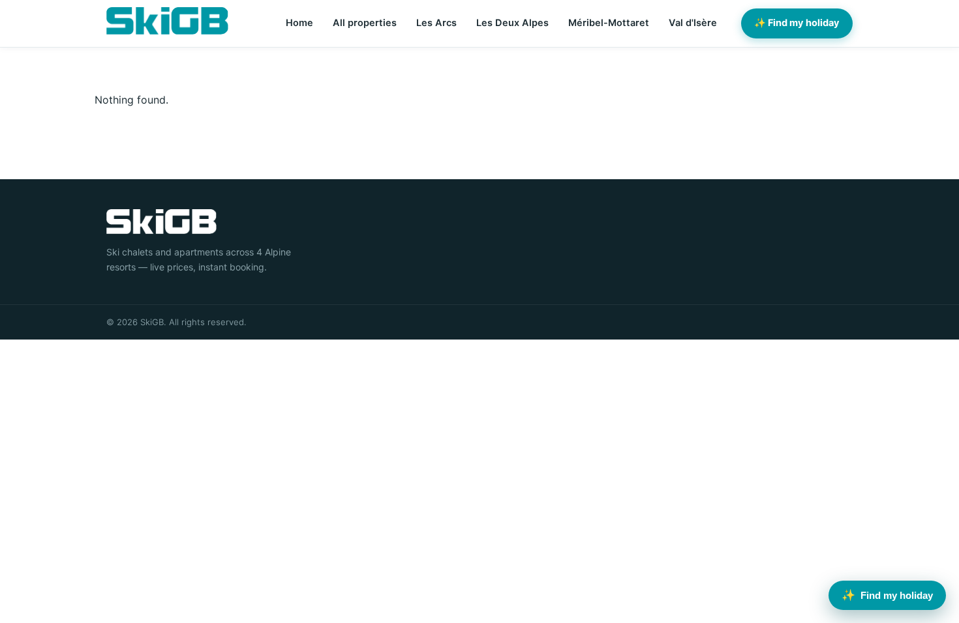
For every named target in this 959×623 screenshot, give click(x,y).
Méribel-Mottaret (608, 23)
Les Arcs (436, 23)
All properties (365, 23)
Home (299, 23)
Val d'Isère (693, 23)
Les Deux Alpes (512, 23)
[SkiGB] (167, 21)
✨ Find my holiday (797, 23)
